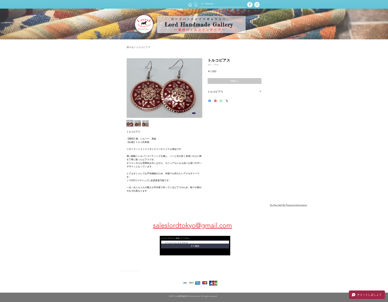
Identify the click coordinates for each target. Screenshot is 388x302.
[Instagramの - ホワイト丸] (257, 4)
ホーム (130, 47)
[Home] (190, 4)
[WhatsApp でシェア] (221, 101)
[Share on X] (227, 101)
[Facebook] (126, 273)
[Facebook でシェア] (209, 101)
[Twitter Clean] (132, 273)
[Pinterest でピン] (215, 101)
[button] (196, 4)
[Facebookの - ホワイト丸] (250, 4)
